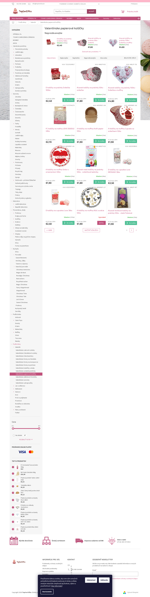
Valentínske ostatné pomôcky (26, 371)
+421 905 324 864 (76, 569)
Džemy (17, 121)
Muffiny (17, 332)
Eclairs (17, 85)
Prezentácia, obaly (19, 210)
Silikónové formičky (21, 76)
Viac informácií (56, 586)
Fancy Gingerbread (22, 287)
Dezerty (18, 118)
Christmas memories (23, 270)
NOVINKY (16, 40)
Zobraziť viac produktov (90, 51)
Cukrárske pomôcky (19, 46)
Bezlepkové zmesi (21, 106)
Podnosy (18, 213)
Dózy (17, 243)
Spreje (17, 177)
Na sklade (21, 435)
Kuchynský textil (20, 308)
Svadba (17, 407)
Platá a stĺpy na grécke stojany (25, 237)
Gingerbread (20, 290)
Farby (17, 124)
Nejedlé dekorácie (21, 207)
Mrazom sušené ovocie (23, 153)
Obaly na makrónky (21, 228)
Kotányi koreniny (20, 141)
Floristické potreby (21, 49)
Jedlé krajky (19, 52)
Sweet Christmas (22, 302)
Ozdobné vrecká (20, 231)
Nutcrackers (20, 279)
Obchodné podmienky (49, 569)
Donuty (17, 323)
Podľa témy (17, 344)
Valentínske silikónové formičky (26, 377)
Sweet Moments (21, 258)
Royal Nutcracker (22, 281)
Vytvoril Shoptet (132, 592)
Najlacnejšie (64, 58)
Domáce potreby (20, 91)
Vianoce (17, 392)
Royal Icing (18, 171)
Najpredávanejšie (90, 58)
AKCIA (15, 43)
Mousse (17, 150)
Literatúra (18, 55)
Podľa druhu (17, 314)
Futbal (17, 413)
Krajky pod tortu (20, 216)
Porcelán (18, 255)
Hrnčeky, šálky (20, 261)
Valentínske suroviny (22, 380)
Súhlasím (104, 580)
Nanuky (17, 341)
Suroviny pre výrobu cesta (24, 186)
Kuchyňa (16, 249)
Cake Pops (18, 320)
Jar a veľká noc (20, 386)
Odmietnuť (91, 580)
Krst (16, 395)
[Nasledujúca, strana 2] (132, 230)
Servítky (18, 311)
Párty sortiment (20, 410)
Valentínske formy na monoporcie (27, 362)
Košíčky (17, 219)
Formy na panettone (22, 246)
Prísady (17, 168)
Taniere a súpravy (22, 264)
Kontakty (45, 574)
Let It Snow (20, 299)
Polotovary (19, 162)
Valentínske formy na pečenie (25, 365)
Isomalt (17, 133)
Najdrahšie (76, 58)
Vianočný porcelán (22, 267)
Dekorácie (16, 201)
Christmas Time (21, 293)
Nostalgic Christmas (23, 276)
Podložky (18, 67)
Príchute (18, 165)
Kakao (17, 138)
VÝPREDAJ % (17, 34)
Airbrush (18, 317)
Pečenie (18, 64)
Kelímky (17, 225)
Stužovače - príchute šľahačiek (25, 180)
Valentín (17, 347)
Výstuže (18, 240)
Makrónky (18, 147)
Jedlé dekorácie (20, 204)
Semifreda (18, 79)
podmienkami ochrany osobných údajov (124, 579)
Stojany (17, 234)
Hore (50, 230)
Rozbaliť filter (25, 440)
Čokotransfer (19, 112)
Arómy (17, 103)
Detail (101, 223)
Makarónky (18, 329)
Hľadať (91, 11)
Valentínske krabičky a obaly (25, 368)
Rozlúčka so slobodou (22, 404)
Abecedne (103, 58)
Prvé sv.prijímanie (21, 398)
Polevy (17, 195)
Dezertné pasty (20, 115)
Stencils (18, 82)
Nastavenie (47, 591)
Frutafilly (18, 127)
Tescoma (18, 338)
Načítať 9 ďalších (91, 230)
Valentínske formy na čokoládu (26, 359)
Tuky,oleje (18, 192)
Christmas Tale (21, 296)
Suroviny (16, 94)
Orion (17, 335)
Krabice (17, 222)
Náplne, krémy (20, 156)
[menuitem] (17, 18)
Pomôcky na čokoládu (22, 73)
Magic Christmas (21, 284)
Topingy (18, 189)
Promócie (18, 401)
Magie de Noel (21, 273)
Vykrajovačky (19, 88)
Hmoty (17, 130)
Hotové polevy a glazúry (23, 198)
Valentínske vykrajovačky (24, 383)
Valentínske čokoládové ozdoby (26, 353)
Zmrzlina (18, 97)
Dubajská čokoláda (21, 100)
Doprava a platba (48, 571)
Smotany (18, 174)
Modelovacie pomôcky (22, 58)
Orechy (17, 159)
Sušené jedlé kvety (21, 183)
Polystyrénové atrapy (22, 70)
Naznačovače (19, 61)
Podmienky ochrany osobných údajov (73, 4)
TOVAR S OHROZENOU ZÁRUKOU (24, 37)
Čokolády (18, 109)
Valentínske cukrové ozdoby (25, 350)
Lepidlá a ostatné (21, 144)
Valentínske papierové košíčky (26, 374)
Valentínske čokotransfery (24, 356)
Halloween (18, 389)
